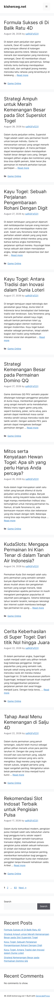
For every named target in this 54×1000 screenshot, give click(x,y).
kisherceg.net (15, 7)
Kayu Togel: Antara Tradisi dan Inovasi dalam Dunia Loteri (24, 284)
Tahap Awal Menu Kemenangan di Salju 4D (26, 722)
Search (7, 901)
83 (15, 887)
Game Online (14, 83)
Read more (22, 75)
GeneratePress (43, 996)
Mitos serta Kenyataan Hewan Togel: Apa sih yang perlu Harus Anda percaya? (25, 462)
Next (22, 887)
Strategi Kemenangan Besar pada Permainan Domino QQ (24, 372)
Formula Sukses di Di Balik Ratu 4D (26, 25)
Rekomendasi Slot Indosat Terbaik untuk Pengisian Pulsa (23, 807)
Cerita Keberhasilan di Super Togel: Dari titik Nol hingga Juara (27, 637)
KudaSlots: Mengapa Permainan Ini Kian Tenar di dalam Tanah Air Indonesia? (27, 552)
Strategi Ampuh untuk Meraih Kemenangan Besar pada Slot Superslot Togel (25, 109)
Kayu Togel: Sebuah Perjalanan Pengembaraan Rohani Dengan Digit (26, 200)
